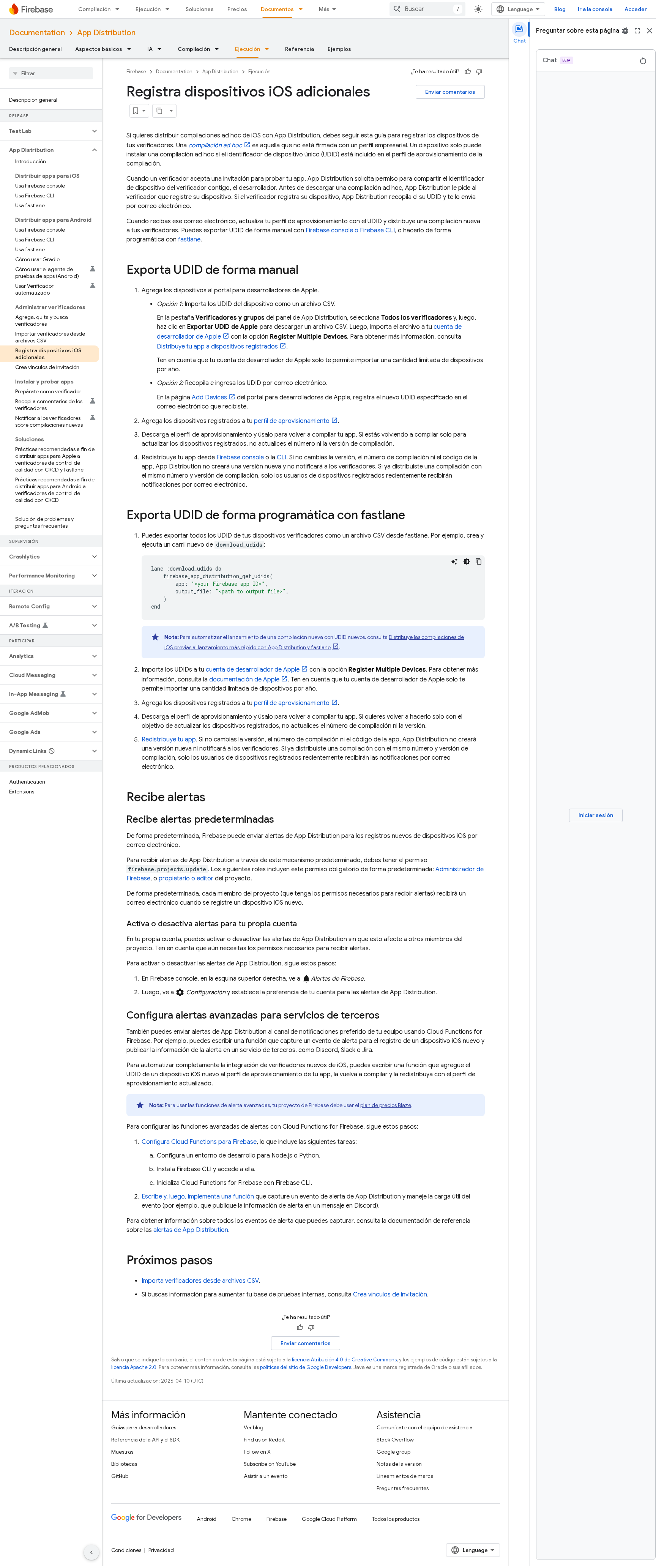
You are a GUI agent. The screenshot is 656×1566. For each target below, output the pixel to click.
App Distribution (106, 33)
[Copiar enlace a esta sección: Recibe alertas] (213, 798)
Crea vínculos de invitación (390, 1294)
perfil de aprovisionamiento (292, 421)
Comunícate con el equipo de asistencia (425, 1427)
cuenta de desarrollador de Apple (253, 669)
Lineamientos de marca (405, 1476)
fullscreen (637, 30)
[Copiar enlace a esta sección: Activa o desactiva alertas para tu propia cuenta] (304, 924)
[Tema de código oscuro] (466, 561)
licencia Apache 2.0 (133, 1367)
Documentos (277, 9)
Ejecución (148, 9)
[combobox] (427, 9)
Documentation (37, 33)
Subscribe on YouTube (270, 1463)
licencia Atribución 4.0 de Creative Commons (344, 1359)
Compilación (94, 9)
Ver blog (253, 1427)
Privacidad (161, 1550)
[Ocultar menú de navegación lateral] (91, 1552)
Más (324, 9)
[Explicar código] (454, 561)
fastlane (189, 239)
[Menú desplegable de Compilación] (119, 9)
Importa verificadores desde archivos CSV (200, 1281)
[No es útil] (479, 71)
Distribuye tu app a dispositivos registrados (217, 346)
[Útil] (467, 71)
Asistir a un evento (265, 1476)
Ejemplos (339, 49)
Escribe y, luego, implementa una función (198, 1196)
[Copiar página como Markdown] (159, 110)
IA (150, 49)
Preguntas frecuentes (403, 1488)
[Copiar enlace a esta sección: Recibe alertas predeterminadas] (281, 820)
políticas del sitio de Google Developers (305, 1367)
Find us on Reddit (264, 1439)
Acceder (635, 9)
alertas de (190, 1230)
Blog (560, 9)
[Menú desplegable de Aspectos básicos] (131, 49)
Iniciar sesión (596, 815)
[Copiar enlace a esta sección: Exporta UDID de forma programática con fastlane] (412, 515)
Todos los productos (395, 1519)
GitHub (119, 1476)
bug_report (625, 30)
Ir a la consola (595, 9)
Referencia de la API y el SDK (145, 1439)
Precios (237, 9)
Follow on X (257, 1451)
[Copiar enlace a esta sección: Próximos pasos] (220, 1261)
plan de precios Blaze (385, 1105)
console (240, 457)
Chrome (241, 1519)
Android (206, 1519)
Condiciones (126, 1550)
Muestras (122, 1451)
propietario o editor (186, 878)
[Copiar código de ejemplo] (479, 561)
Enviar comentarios (450, 91)
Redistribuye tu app (169, 739)
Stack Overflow (395, 1439)
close (649, 30)
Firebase (136, 71)
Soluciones (200, 9)
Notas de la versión (399, 1463)
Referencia (299, 49)
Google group (393, 1451)
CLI (281, 457)
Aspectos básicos (98, 49)
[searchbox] (51, 73)
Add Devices (209, 397)
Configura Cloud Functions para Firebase (199, 1142)
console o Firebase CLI (350, 230)
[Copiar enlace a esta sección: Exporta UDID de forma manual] (306, 270)
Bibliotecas (124, 1463)
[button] (45, 131)
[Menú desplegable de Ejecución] (170, 9)
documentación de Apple (244, 679)
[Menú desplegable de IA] (162, 49)
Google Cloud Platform (329, 1519)
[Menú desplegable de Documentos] (303, 9)
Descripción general (35, 49)
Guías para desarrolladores (143, 1427)
